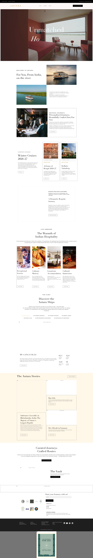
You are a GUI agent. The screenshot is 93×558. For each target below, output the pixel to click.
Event (50, 5)
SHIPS (40, 5)
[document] (46, 544)
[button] (46, 531)
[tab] (26, 315)
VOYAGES (45, 5)
